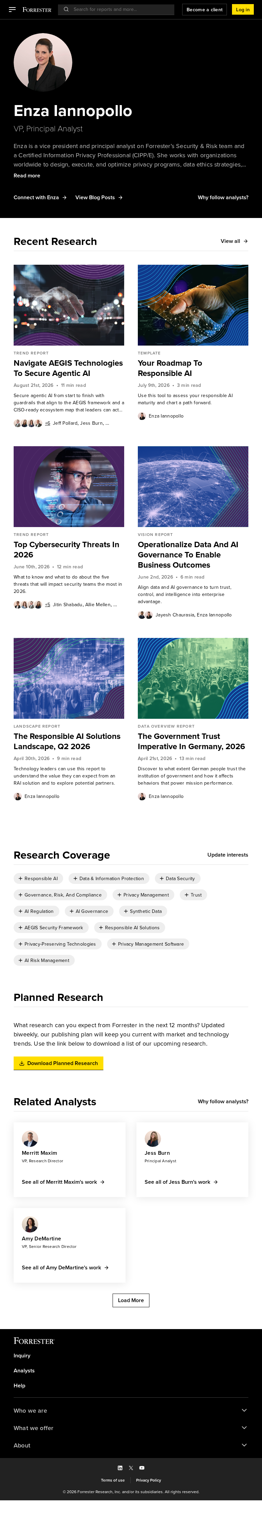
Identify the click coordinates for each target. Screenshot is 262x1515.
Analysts (24, 1370)
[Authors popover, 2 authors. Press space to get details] (145, 615)
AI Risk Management (47, 960)
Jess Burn (91, 423)
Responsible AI (41, 878)
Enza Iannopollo (166, 416)
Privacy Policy (148, 1480)
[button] (12, 9)
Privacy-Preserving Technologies (60, 944)
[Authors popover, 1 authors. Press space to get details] (142, 416)
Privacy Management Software (151, 944)
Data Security (180, 878)
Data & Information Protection (111, 878)
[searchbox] (119, 9)
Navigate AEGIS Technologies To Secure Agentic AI (68, 368)
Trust (196, 895)
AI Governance (92, 911)
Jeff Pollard (65, 423)
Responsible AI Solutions (132, 927)
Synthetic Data (146, 911)
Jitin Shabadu (68, 604)
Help (19, 1385)
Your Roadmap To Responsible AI (170, 368)
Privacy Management (146, 895)
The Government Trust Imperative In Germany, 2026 (191, 741)
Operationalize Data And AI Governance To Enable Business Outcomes (188, 554)
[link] (69, 368)
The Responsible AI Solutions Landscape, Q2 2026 (67, 741)
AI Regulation (39, 911)
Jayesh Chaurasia (175, 614)
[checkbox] (38, 878)
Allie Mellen (98, 604)
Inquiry (22, 1355)
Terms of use (113, 1480)
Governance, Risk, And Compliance (63, 895)
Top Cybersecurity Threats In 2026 (66, 549)
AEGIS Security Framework (54, 927)
